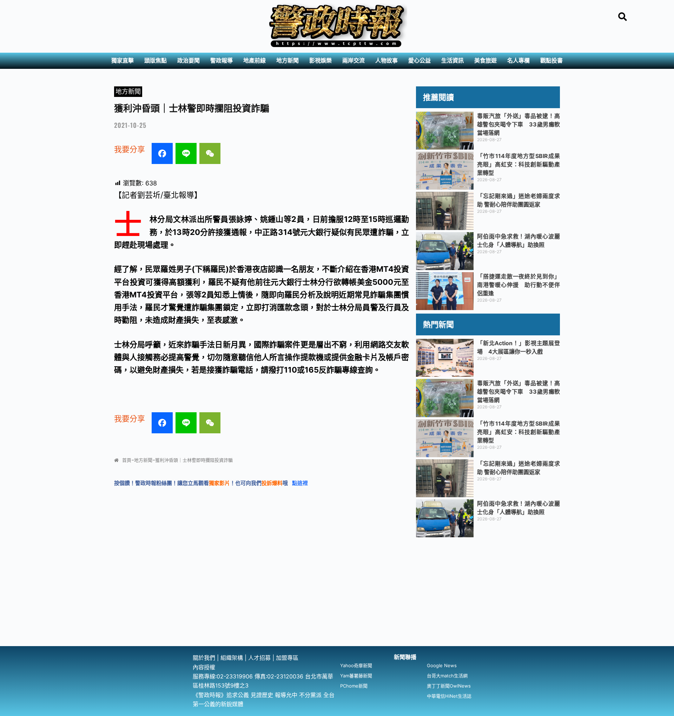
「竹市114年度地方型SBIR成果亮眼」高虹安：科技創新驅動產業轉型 (518, 164)
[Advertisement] (337, 593)
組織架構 (231, 657)
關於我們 (205, 657)
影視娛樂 (320, 60)
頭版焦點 (155, 60)
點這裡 (300, 483)
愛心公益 (419, 60)
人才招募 (260, 657)
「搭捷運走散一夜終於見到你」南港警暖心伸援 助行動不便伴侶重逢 (518, 285)
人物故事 (386, 60)
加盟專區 (287, 657)
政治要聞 (188, 60)
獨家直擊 (122, 60)
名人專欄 (518, 60)
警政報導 (221, 60)
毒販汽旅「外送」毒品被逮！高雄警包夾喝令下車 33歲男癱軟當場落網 (518, 124)
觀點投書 (551, 60)
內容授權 (204, 667)
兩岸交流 (353, 60)
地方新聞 (287, 60)
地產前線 (254, 60)
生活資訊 (452, 60)
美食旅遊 (485, 60)
